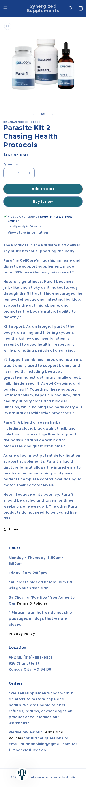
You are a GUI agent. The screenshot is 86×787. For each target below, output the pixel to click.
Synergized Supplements (35, 777)
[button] (5, 8)
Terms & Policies (32, 603)
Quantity (10, 164)
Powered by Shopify (63, 777)
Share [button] (13, 529)
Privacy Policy (22, 633)
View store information (28, 232)
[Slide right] (53, 114)
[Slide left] (33, 114)
